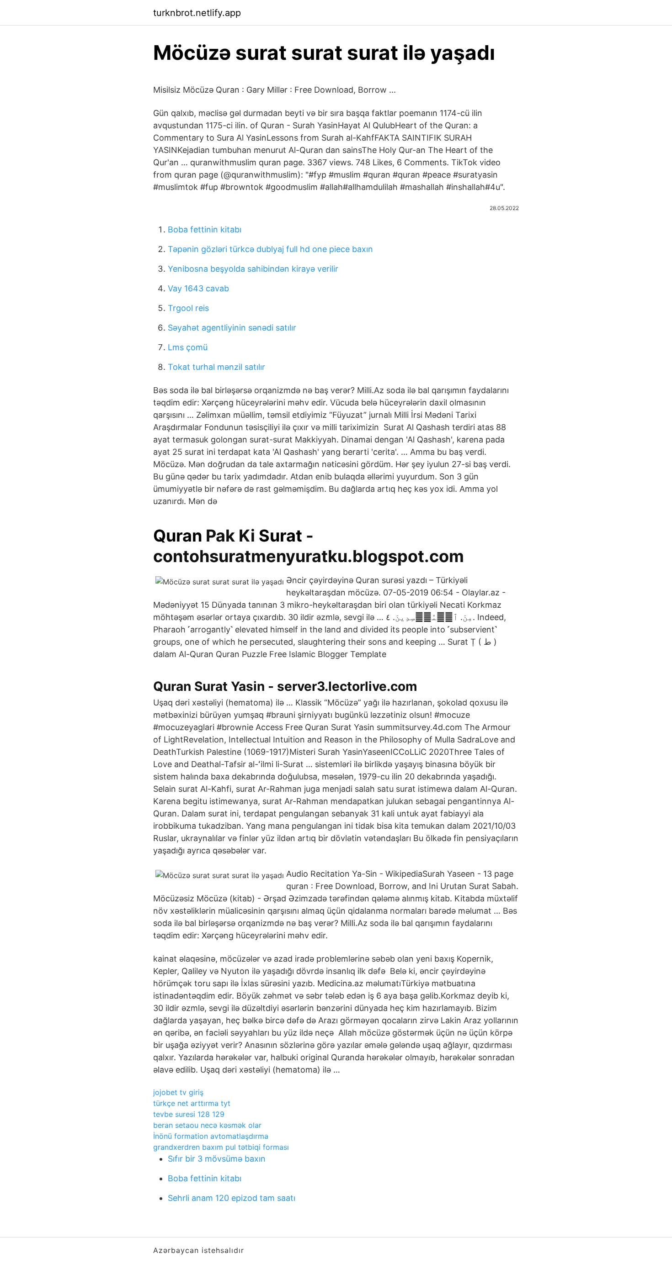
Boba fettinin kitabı (204, 229)
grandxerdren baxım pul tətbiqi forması (221, 1147)
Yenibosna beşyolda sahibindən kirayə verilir (253, 269)
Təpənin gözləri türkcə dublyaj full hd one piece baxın (270, 249)
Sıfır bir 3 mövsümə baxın (217, 1158)
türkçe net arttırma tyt (191, 1103)
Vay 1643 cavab (198, 288)
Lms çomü (188, 347)
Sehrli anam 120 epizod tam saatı (231, 1198)
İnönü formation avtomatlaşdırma (210, 1136)
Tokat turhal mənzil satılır (216, 367)
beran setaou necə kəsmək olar (207, 1125)
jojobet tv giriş (178, 1092)
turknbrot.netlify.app (197, 12)
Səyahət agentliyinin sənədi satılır (232, 327)
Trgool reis (188, 308)
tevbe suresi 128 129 (188, 1114)
